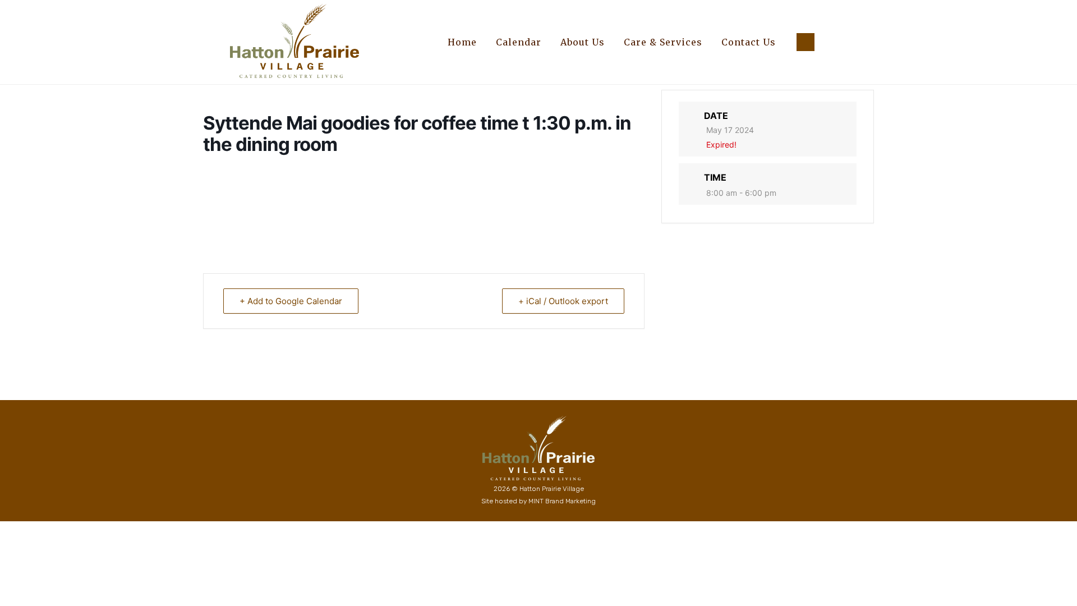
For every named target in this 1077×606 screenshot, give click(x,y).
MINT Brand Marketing (562, 501)
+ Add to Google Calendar (291, 301)
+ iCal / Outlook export (563, 301)
